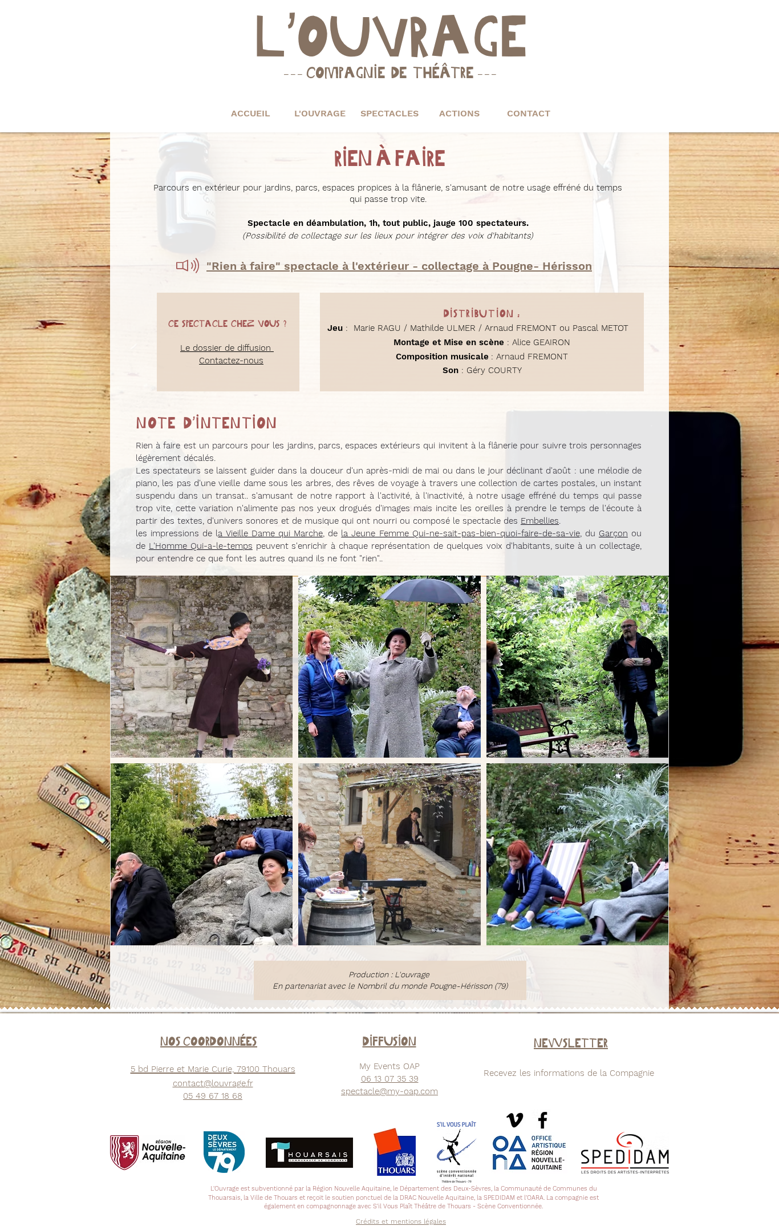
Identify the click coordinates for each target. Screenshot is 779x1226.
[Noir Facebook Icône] (542, 1120)
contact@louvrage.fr (213, 1083)
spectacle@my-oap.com (389, 1091)
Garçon (613, 533)
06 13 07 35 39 (390, 1079)
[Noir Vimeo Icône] (515, 1120)
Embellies (540, 521)
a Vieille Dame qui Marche (270, 533)
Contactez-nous (231, 360)
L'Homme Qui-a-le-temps (201, 546)
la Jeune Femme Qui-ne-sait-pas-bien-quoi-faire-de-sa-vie (460, 533)
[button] (320, 113)
